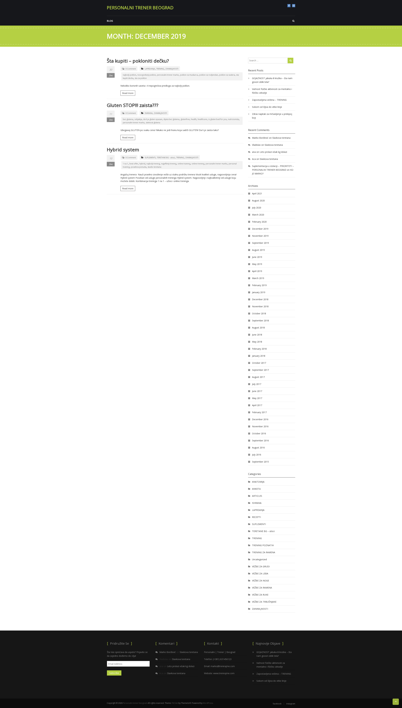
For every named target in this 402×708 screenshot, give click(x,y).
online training (184, 163)
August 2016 (258, 447)
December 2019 (260, 228)
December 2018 (260, 299)
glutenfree (185, 119)
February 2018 (259, 348)
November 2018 (260, 306)
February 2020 (259, 221)
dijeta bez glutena (171, 119)
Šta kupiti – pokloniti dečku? (138, 61)
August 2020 (258, 200)
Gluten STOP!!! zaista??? (132, 105)
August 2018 (258, 327)
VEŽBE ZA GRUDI (261, 566)
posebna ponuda (138, 167)
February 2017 (259, 412)
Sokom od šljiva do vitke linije (267, 106)
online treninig (198, 163)
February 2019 (259, 285)
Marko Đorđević (260, 137)
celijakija (138, 119)
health (193, 119)
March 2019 (258, 278)
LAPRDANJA (150, 68)
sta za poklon (141, 78)
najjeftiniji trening (168, 163)
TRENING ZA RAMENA (263, 552)
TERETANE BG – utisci (263, 531)
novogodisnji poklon (146, 75)
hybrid (142, 163)
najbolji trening (153, 163)
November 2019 (260, 235)
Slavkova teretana (281, 137)
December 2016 (260, 419)
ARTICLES (257, 495)
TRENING (160, 68)
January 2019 (258, 292)
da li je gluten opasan (152, 119)
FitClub (175, 703)
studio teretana (154, 167)
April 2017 (257, 405)
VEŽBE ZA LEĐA (260, 573)
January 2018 (258, 355)
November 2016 (260, 426)
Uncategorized (259, 559)
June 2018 (257, 334)
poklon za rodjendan (208, 75)
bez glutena (128, 119)
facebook (289, 5)
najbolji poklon (129, 75)
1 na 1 (125, 163)
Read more (127, 93)
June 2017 (257, 391)
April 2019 (257, 271)
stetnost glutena (153, 122)
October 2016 (259, 433)
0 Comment (130, 68)
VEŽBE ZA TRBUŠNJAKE (264, 601)
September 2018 (260, 320)
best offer (133, 163)
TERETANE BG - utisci (166, 157)
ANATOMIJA (258, 481)
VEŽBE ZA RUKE (260, 594)
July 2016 (256, 454)
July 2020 (256, 207)
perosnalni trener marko (168, 75)
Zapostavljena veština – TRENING (269, 99)
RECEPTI (256, 517)
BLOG (110, 20)
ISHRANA (149, 113)
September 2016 (260, 440)
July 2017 (256, 384)
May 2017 (257, 398)
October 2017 (259, 362)
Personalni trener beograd (140, 8)
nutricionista (233, 119)
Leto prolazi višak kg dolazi (273, 151)
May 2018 (257, 341)
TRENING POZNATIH (263, 545)
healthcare (202, 119)
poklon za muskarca (189, 75)
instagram (293, 5)
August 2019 (258, 249)
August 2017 (258, 376)
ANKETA (256, 488)
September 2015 (260, 461)
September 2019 (260, 242)
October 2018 (259, 313)
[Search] (290, 60)
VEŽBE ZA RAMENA (262, 587)
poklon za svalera (227, 75)
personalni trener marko (134, 122)
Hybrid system (123, 149)
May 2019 (257, 264)
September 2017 (260, 369)
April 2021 (257, 193)
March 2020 (258, 214)
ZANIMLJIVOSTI (171, 68)
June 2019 (257, 257)
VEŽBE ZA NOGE (260, 580)
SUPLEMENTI (150, 157)
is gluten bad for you (217, 119)
